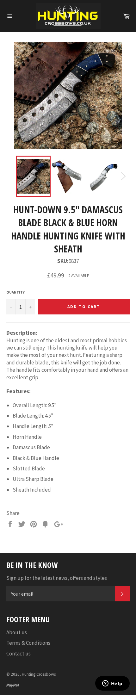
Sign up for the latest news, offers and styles (56, 577)
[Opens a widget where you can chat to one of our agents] (112, 684)
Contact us (18, 653)
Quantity (15, 292)
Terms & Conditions (28, 642)
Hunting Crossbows (39, 674)
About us (16, 632)
